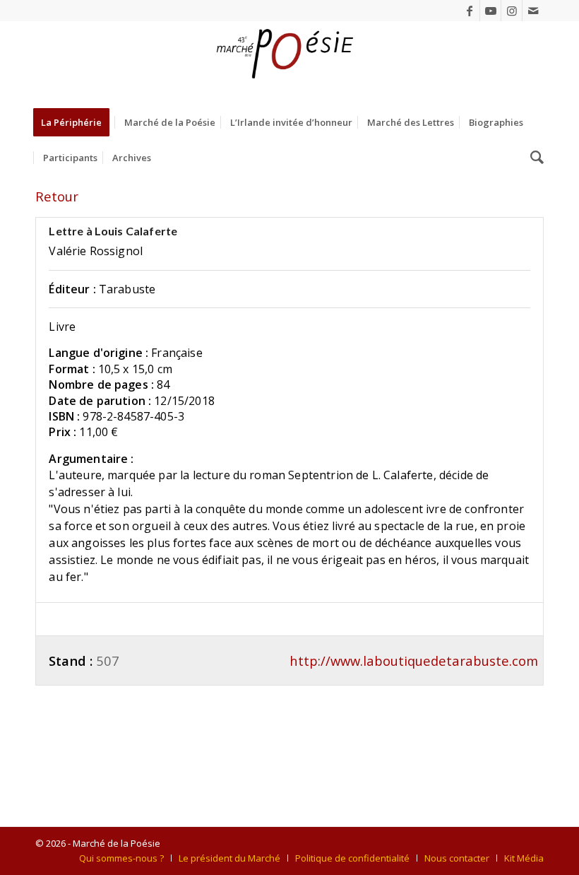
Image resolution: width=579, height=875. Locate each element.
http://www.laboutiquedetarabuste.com (414, 660)
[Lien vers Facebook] (469, 10)
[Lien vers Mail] (533, 10)
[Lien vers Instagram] (511, 10)
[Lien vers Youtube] (490, 10)
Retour (56, 196)
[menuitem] (76, 122)
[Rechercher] (533, 157)
